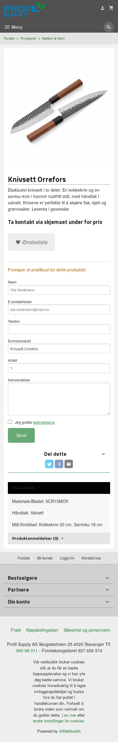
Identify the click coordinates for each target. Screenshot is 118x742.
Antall (12, 360)
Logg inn (67, 557)
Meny (16, 27)
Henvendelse (19, 379)
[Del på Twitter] (49, 464)
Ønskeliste (34, 242)
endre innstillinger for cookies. (59, 721)
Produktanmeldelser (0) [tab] (35, 538)
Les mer (69, 715)
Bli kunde (45, 557)
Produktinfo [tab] (23, 487)
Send (21, 435)
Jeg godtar (34, 422)
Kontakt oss (91, 557)
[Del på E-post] (68, 464)
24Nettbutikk (70, 731)
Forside (9, 38)
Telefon (14, 321)
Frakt (16, 630)
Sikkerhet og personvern (87, 630)
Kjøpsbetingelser (42, 630)
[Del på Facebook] (59, 464)
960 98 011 (27, 650)
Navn (12, 281)
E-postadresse (20, 301)
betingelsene (44, 422)
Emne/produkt (19, 340)
